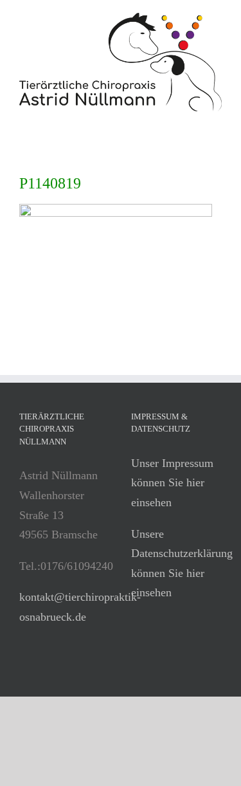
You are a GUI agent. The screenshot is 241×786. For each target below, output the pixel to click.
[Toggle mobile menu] (216, 118)
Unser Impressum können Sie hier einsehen (172, 483)
